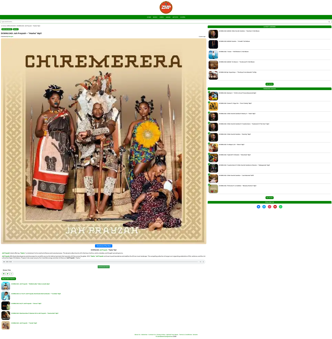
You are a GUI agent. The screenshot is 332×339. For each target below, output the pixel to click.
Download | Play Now (104, 246)
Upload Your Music (172, 334)
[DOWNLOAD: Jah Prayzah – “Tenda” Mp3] (5, 329)
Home (4, 26)
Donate (195, 334)
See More (269, 84)
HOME (149, 17)
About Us (137, 334)
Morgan (10, 36)
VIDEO (162, 17)
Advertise (144, 334)
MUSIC (155, 17)
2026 (174, 336)
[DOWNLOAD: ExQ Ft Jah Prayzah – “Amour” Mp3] (5, 309)
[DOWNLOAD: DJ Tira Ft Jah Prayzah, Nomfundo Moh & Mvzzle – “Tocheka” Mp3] (5, 300)
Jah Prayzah (103, 250)
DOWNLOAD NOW (103, 267)
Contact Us (152, 334)
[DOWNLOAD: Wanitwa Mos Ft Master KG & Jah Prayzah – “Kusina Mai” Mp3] (5, 319)
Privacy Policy (161, 334)
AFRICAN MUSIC (11, 26)
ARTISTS (175, 17)
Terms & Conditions (185, 334)
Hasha (22, 253)
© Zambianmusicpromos (164, 336)
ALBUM (168, 17)
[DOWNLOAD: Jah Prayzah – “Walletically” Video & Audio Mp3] (5, 290)
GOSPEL (182, 17)
